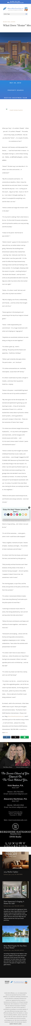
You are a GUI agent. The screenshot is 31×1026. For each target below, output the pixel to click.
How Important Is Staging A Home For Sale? (14, 902)
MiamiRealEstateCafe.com (16, 716)
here (6, 732)
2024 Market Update (11, 872)
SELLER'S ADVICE (19, 906)
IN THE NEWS (18, 874)
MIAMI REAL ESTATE (9, 22)
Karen (6, 874)
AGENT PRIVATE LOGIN (15, 1024)
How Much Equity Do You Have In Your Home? (15, 947)
